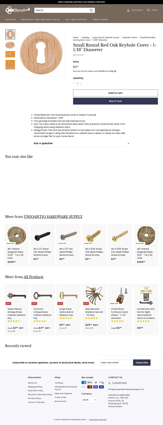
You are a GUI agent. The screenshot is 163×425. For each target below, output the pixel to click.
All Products (33, 277)
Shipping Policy (35, 386)
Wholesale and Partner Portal (40, 19)
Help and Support (76, 19)
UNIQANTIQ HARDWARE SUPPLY (53, 217)
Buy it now (115, 101)
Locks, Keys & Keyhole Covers (105, 37)
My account (60, 401)
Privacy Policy (34, 398)
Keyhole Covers (130, 37)
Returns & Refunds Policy (40, 394)
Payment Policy (35, 390)
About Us (32, 382)
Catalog (10, 19)
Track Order (100, 19)
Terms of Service (36, 402)
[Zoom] (40, 52)
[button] (14, 321)
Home (75, 37)
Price (76, 61)
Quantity (78, 78)
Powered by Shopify (97, 419)
